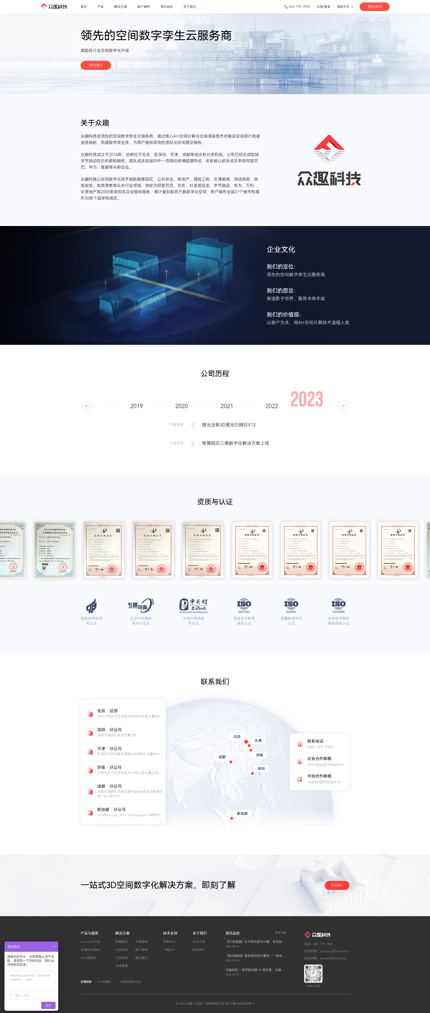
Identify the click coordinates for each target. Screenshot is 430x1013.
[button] (87, 405)
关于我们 (189, 7)
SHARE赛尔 (104, 981)
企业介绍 (199, 941)
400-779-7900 (299, 7)
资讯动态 (166, 7)
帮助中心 (169, 941)
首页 (84, 7)
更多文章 (280, 932)
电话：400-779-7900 (318, 944)
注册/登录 (323, 7)
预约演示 (375, 6)
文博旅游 (141, 941)
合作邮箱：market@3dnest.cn (325, 958)
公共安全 (121, 949)
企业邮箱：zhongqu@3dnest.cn (326, 951)
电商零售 (121, 965)
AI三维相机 (88, 957)
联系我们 (199, 949)
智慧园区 (121, 941)
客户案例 (143, 7)
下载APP (169, 949)
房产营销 (141, 949)
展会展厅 (141, 957)
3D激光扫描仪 (90, 949)
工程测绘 (121, 957)
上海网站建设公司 (130, 981)
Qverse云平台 (90, 941)
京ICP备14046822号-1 (240, 1003)
